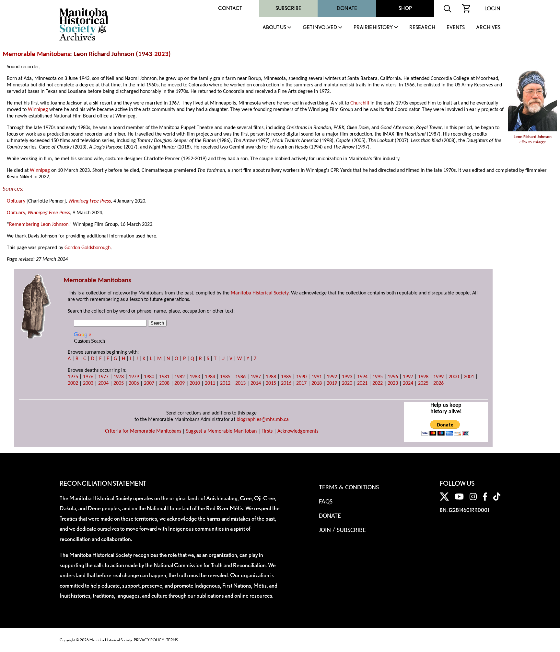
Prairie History (373, 27)
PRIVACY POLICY (149, 639)
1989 (286, 377)
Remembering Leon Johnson (38, 224)
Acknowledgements (297, 431)
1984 (210, 377)
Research (422, 27)
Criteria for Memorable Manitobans (143, 431)
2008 (164, 383)
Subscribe (288, 8)
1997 (408, 377)
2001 (469, 377)
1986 (240, 377)
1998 (423, 377)
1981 (164, 377)
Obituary (16, 201)
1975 (73, 377)
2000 (454, 377)
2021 (362, 383)
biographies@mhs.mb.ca (263, 419)
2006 (134, 383)
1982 (179, 377)
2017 (301, 383)
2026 (438, 383)
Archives (488, 27)
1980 (149, 377)
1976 (88, 377)
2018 (316, 383)
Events (456, 27)
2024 (408, 383)
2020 (347, 383)
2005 (118, 383)
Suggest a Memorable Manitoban (221, 431)
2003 (88, 383)
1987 (256, 377)
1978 (118, 377)
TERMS (172, 639)
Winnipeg (38, 109)
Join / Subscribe (342, 530)
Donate (347, 8)
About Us (274, 27)
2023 (161, 54)
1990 (301, 377)
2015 (271, 383)
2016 (286, 383)
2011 (210, 383)
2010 (195, 383)
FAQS (325, 502)
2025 (423, 383)
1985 (225, 377)
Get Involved (320, 27)
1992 (332, 377)
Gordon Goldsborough (87, 247)
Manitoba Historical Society (259, 293)
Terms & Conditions (349, 487)
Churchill (359, 103)
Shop (405, 8)
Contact (230, 8)
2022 (377, 383)
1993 (347, 377)
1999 (438, 377)
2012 (225, 383)
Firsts (267, 431)
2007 (149, 383)
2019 (332, 383)
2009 (179, 383)
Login (492, 9)
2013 (240, 383)
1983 (195, 377)
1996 (393, 377)
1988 (271, 377)
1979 (134, 377)
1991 (316, 377)
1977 (103, 377)
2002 (73, 383)
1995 (377, 377)
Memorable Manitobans (36, 54)
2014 (256, 383)
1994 (362, 377)
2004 (103, 383)
